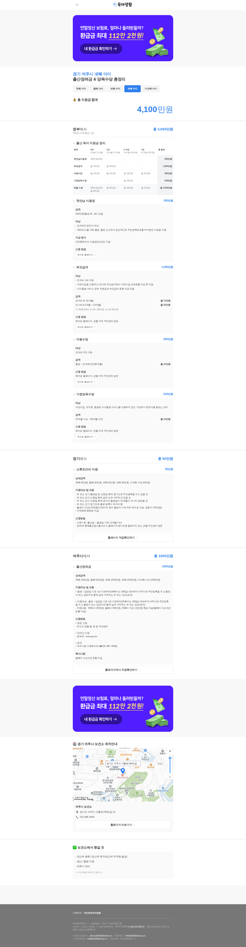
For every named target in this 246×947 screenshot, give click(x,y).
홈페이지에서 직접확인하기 (121, 669)
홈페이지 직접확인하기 (121, 537)
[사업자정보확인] (136, 926)
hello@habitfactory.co (135, 935)
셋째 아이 (115, 88)
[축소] (170, 777)
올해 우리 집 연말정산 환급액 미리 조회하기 (122, 907)
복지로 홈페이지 (85, 254)
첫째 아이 (81, 88)
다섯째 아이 (151, 88)
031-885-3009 (87, 816)
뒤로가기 (77, 4)
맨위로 (238, 937)
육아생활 (122, 5)
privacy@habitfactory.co (101, 935)
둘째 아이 (98, 88)
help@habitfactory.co (97, 938)
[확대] (170, 751)
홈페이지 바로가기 (121, 824)
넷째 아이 (133, 88)
